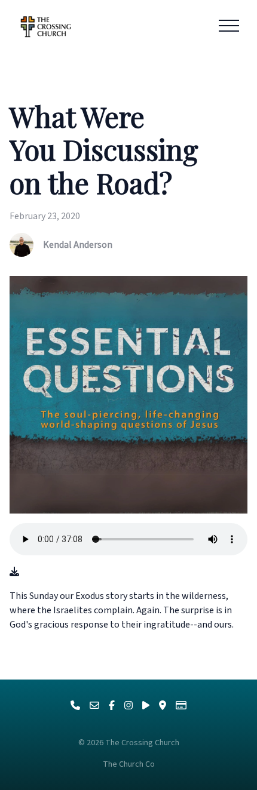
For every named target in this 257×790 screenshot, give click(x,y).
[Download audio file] (14, 572)
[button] (229, 26)
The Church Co (129, 764)
